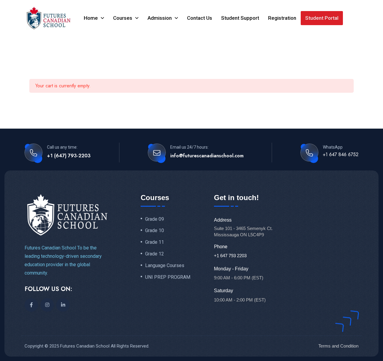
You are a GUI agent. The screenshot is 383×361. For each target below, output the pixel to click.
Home (91, 18)
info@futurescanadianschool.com (207, 155)
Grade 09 (154, 219)
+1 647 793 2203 (230, 255)
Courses (122, 18)
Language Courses (164, 265)
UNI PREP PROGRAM (167, 277)
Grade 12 (154, 254)
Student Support (240, 18)
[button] (94, 18)
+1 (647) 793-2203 (69, 155)
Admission (160, 18)
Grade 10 (154, 230)
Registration (282, 18)
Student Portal (321, 18)
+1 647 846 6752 (340, 154)
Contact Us (199, 18)
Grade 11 (154, 242)
